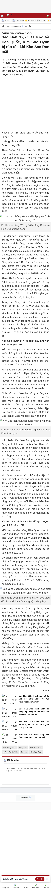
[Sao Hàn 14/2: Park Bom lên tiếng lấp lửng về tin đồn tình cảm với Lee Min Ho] (9, 712)
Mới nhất (7, 21)
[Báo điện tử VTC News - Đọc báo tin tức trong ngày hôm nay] (16, 15)
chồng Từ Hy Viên (10, 752)
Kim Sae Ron (35, 752)
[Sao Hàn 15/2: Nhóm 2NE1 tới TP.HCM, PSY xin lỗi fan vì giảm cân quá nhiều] (9, 725)
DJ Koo (24, 752)
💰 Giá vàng (29, 21)
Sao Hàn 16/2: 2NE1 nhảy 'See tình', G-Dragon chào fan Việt (34, 736)
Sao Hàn (27, 26)
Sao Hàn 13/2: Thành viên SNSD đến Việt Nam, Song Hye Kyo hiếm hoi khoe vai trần (34, 699)
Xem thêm (24, 798)
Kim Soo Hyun (36, 747)
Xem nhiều (19, 21)
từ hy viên (23, 747)
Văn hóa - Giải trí (14, 26)
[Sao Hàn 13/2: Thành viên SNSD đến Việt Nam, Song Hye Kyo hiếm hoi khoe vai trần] (9, 700)
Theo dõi (40, 879)
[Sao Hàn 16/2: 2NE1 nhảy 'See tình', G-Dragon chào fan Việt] (9, 738)
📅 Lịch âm (41, 21)
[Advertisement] (25, 102)
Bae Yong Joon (9, 747)
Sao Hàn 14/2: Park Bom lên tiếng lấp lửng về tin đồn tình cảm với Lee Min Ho (34, 712)
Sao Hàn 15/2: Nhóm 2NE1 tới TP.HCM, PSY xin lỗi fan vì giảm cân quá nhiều (34, 724)
